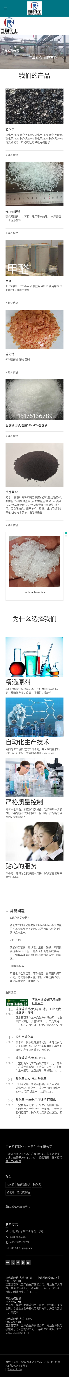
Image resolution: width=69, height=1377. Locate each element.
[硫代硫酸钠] (34, 184)
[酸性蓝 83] (34, 465)
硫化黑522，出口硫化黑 (31, 1078)
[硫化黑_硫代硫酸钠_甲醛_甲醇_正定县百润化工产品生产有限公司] (34, 8)
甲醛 (8, 281)
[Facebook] (18, 1262)
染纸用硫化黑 (24, 1037)
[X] (13, 1262)
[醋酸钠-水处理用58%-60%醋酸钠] (34, 399)
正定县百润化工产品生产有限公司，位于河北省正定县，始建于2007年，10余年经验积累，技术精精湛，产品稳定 (34, 1158)
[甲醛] (34, 258)
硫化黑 (10, 129)
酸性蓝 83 (12, 492)
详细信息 (13, 155)
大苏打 (10, 1184)
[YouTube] (28, 1262)
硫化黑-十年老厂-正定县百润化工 (37, 1099)
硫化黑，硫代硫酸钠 (18, 1192)
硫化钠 (10, 354)
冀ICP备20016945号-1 (18, 1206)
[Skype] (23, 1262)
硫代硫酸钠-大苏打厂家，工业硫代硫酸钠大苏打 (38, 1011)
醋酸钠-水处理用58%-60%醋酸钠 (26, 425)
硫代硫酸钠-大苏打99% (30, 1058)
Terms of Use (15, 1369)
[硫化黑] (34, 106)
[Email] (8, 1262)
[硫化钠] (34, 329)
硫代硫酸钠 (13, 211)
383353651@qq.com (21, 1248)
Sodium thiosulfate (34, 592)
